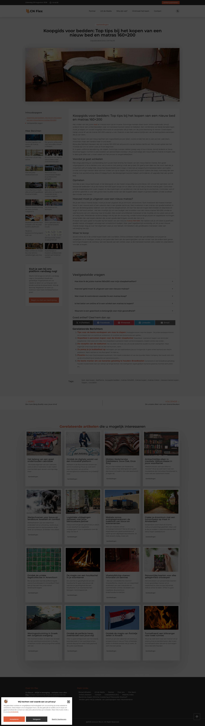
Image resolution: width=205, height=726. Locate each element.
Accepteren (14, 719)
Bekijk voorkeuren (59, 719)
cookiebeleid (13, 712)
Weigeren (37, 719)
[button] (68, 702)
